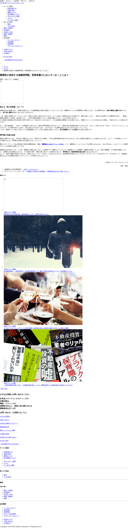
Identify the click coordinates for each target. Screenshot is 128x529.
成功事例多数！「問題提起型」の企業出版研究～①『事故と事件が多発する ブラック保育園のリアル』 (38, 271)
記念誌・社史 (8, 32)
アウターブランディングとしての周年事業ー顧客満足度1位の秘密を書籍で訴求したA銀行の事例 (36, 328)
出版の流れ (11, 10)
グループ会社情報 (10, 514)
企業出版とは (11, 8)
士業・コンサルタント (31, 169)
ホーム (6, 66)
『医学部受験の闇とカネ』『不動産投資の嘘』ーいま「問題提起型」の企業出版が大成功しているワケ (38, 385)
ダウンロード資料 (13, 16)
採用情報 (10, 44)
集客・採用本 (8, 28)
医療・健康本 (8, 34)
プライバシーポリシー (14, 46)
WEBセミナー (8, 49)
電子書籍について (13, 14)
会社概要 (10, 42)
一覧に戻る (3, 388)
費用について (11, 12)
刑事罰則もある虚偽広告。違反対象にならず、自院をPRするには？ (26, 214)
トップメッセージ (13, 40)
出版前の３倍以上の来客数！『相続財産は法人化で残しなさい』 (48, 171)
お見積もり (7, 523)
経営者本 (7, 30)
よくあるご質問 (12, 20)
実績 (8, 24)
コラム (9, 18)
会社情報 (7, 510)
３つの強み (11, 26)
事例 (5, 36)
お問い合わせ (8, 51)
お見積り (7, 53)
